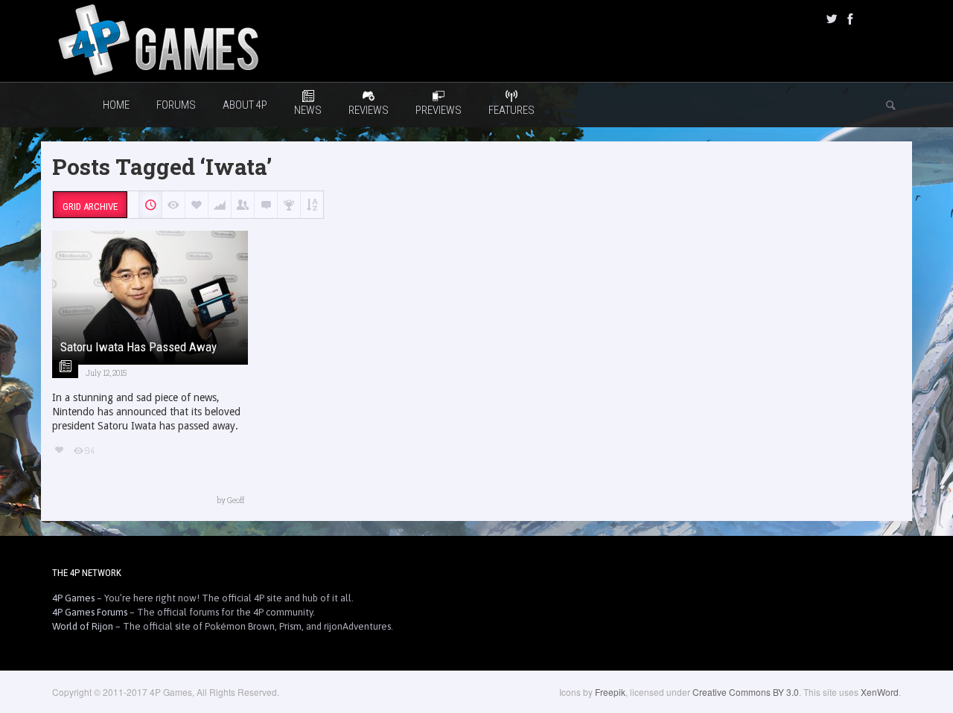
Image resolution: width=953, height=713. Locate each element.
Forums (176, 105)
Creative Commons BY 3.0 (745, 691)
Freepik (610, 691)
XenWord (880, 691)
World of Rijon (82, 626)
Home (116, 105)
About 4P (245, 105)
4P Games (73, 598)
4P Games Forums (89, 612)
